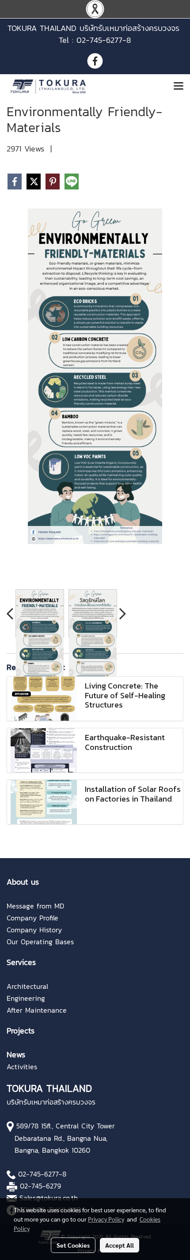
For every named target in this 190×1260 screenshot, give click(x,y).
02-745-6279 (40, 1186)
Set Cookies (73, 1245)
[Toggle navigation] (178, 86)
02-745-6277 (38, 1174)
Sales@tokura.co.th (48, 1197)
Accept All (119, 1245)
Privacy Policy (106, 1219)
